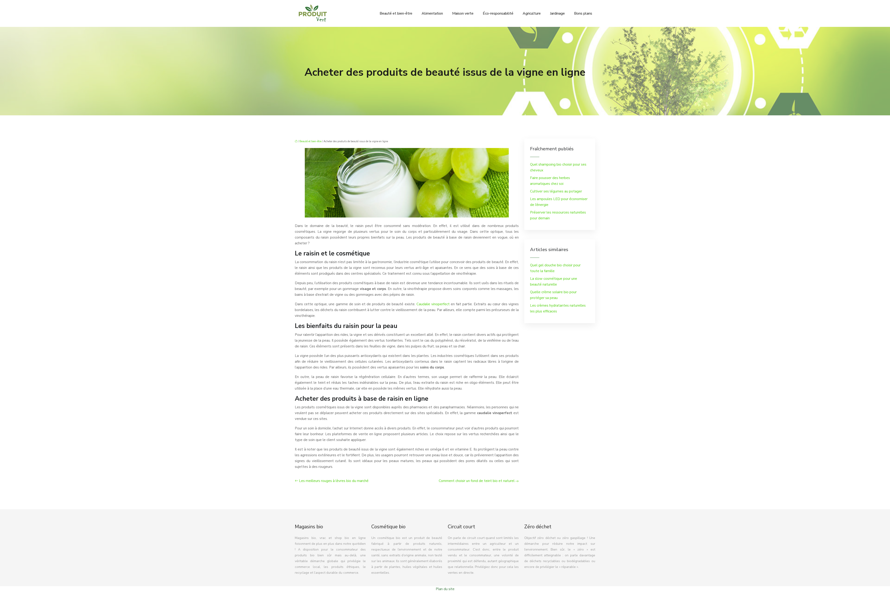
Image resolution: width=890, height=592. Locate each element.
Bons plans (583, 13)
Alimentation (432, 13)
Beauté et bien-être (396, 13)
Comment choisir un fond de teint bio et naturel (477, 481)
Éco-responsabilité (498, 13)
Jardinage (557, 13)
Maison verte (463, 13)
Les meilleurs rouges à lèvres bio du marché (334, 481)
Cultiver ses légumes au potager (556, 191)
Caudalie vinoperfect (433, 304)
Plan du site (445, 589)
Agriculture (532, 13)
